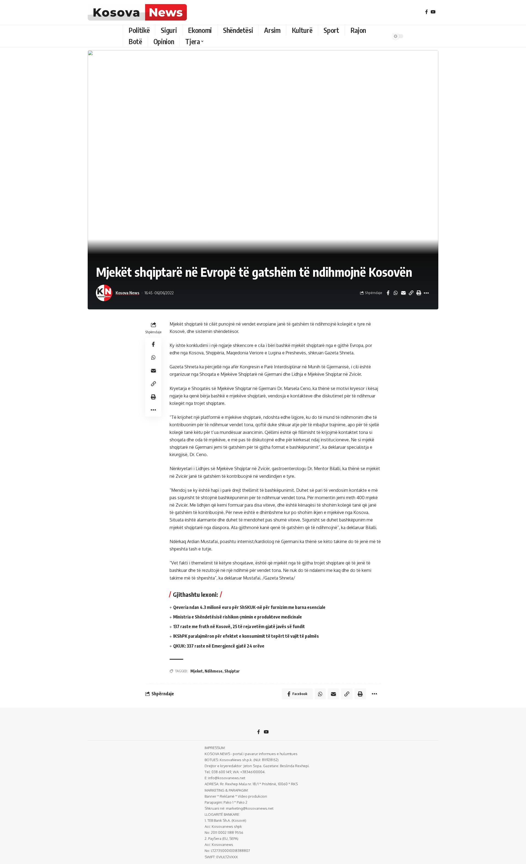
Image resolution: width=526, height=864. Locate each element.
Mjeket (196, 671)
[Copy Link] (411, 293)
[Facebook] (426, 12)
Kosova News (127, 292)
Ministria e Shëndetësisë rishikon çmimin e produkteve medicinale (237, 617)
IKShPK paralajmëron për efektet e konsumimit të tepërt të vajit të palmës (246, 636)
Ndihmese (213, 671)
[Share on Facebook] (388, 293)
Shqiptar (232, 671)
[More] (426, 293)
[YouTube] (433, 12)
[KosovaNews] (137, 12)
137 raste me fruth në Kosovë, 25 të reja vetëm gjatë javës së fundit (239, 626)
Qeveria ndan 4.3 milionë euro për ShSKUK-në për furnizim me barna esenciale (249, 607)
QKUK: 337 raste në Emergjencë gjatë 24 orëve (218, 646)
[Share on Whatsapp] (395, 293)
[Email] (403, 293)
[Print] (418, 293)
